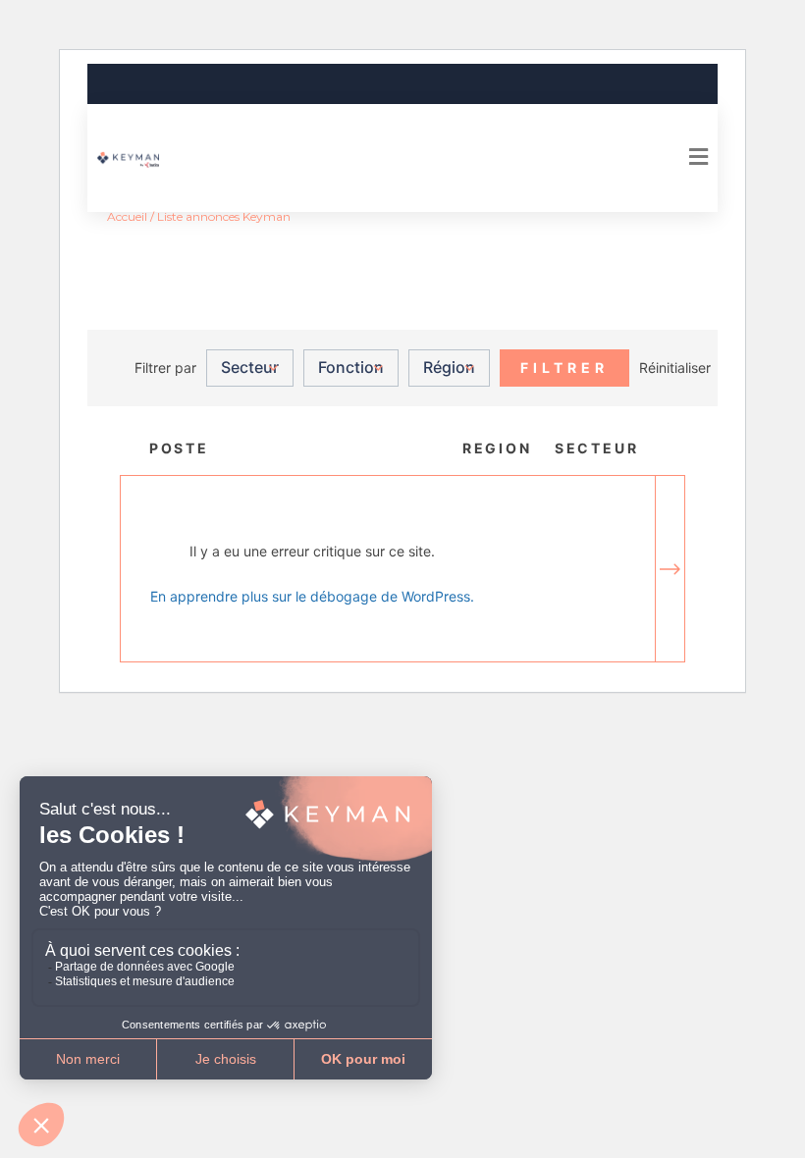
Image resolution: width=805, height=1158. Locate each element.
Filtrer (564, 367)
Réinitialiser (675, 367)
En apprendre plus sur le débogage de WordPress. (312, 596)
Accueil (127, 216)
